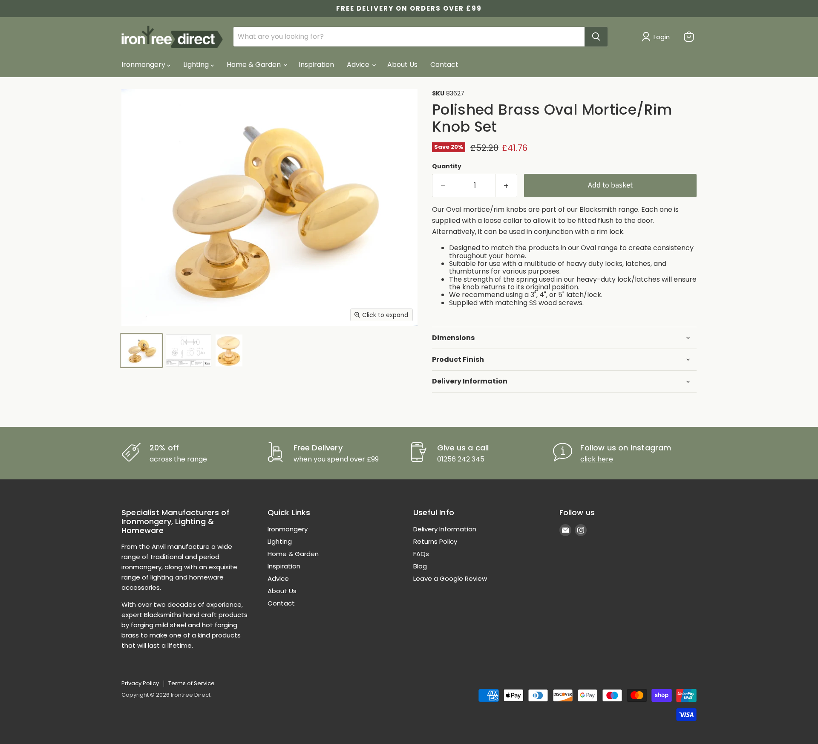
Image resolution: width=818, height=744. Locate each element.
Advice (359, 64)
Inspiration (316, 64)
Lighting (196, 64)
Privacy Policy (140, 683)
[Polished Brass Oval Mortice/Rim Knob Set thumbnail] (141, 350)
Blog (420, 566)
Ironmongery (144, 64)
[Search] (596, 36)
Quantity (446, 166)
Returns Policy (435, 541)
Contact (444, 64)
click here (596, 459)
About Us (402, 64)
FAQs (421, 553)
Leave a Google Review (450, 578)
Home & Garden (254, 64)
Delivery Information (444, 529)
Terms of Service (191, 683)
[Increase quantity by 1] (506, 185)
